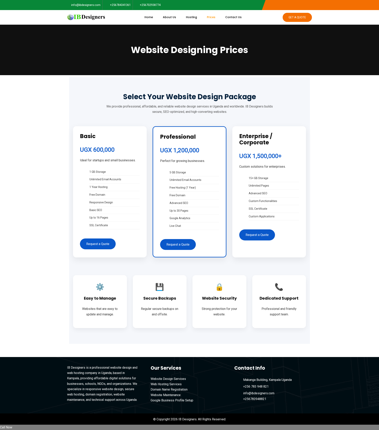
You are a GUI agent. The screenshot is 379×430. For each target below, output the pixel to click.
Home (148, 17)
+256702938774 (150, 5)
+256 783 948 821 (256, 386)
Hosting (191, 17)
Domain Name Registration (169, 389)
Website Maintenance (166, 395)
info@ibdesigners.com (85, 5)
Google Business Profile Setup (172, 400)
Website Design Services (168, 379)
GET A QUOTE (297, 17)
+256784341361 (120, 5)
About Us (169, 17)
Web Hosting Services (166, 384)
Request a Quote (97, 244)
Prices (211, 17)
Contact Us (233, 17)
